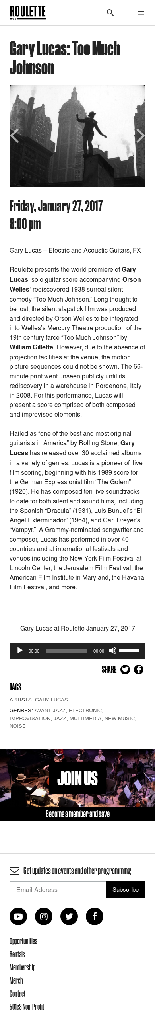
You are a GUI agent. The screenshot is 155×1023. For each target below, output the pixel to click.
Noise (18, 725)
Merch (16, 980)
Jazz (60, 718)
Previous (15, 135)
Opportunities (23, 941)
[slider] (130, 650)
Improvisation (30, 718)
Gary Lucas (51, 699)
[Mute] (113, 651)
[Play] (20, 651)
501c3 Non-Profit (27, 1007)
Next (139, 135)
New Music (120, 718)
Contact (17, 993)
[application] (77, 651)
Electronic (85, 710)
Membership (22, 967)
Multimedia (85, 718)
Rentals (17, 954)
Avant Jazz (50, 710)
